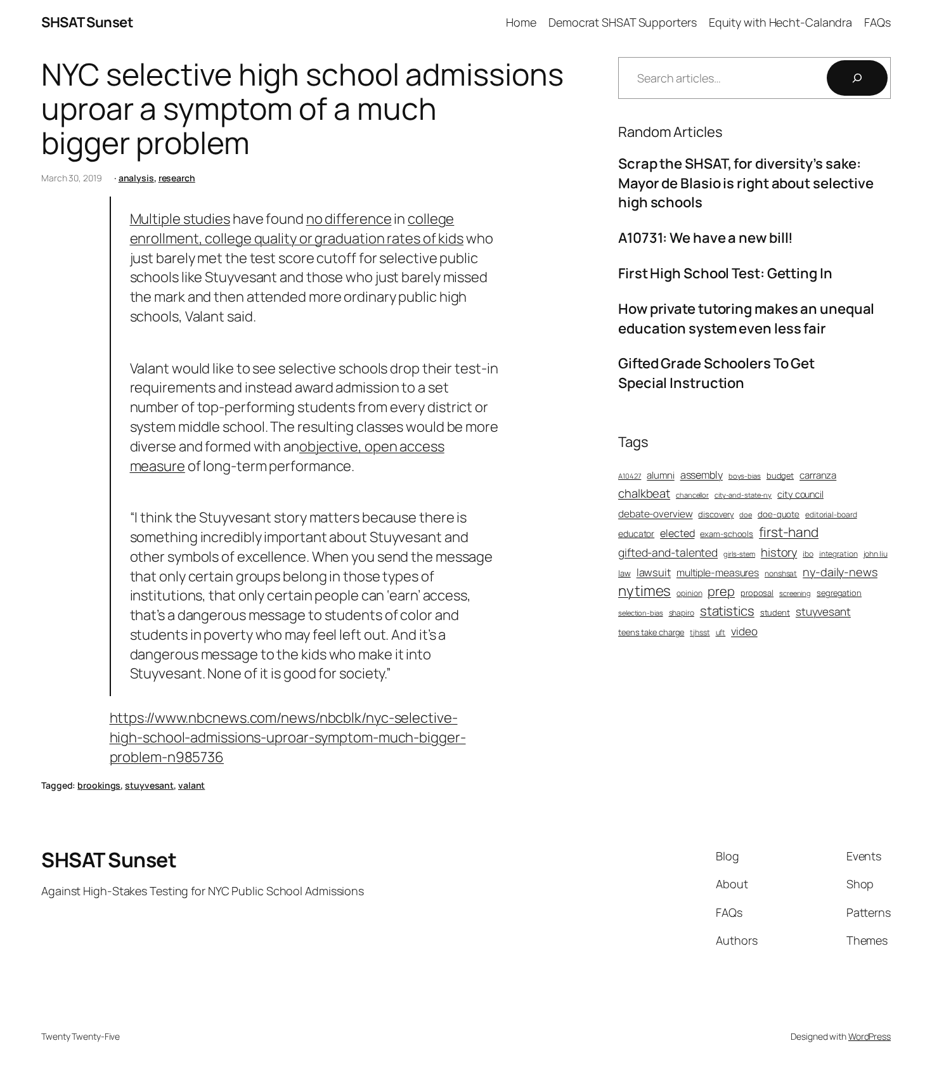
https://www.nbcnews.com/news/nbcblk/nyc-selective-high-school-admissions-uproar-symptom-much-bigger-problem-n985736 (288, 737)
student (775, 612)
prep (721, 591)
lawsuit (654, 572)
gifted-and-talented (668, 552)
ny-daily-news (840, 571)
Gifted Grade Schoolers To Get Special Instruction (716, 373)
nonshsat (781, 574)
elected (677, 533)
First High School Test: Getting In (725, 273)
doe (745, 514)
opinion (689, 593)
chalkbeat (644, 493)
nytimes (644, 590)
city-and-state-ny (743, 495)
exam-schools (726, 534)
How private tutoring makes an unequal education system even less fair (746, 318)
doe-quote (778, 514)
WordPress (869, 1036)
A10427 (629, 476)
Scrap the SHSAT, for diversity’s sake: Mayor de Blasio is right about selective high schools (746, 183)
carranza (817, 475)
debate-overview (655, 514)
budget (780, 475)
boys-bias (744, 476)
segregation (839, 592)
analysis (136, 178)
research (177, 178)
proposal (757, 592)
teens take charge (651, 632)
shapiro (681, 613)
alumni (660, 475)
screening (795, 593)
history (779, 552)
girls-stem (739, 554)
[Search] (857, 78)
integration (838, 554)
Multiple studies (180, 218)
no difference (349, 218)
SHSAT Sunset (87, 22)
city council (800, 494)
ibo (808, 554)
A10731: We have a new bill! (705, 237)
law (624, 573)
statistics (727, 610)
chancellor (692, 495)
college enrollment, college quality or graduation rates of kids (297, 228)
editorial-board (831, 515)
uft (721, 633)
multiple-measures (717, 572)
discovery (716, 514)
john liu (876, 554)
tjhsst (699, 633)
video (744, 631)
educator (636, 533)
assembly (701, 475)
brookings (98, 785)
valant (191, 785)
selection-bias (640, 613)
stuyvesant (149, 785)
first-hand (789, 532)
